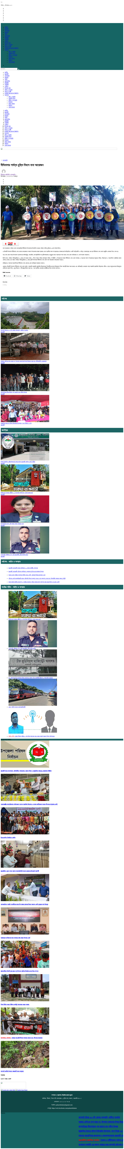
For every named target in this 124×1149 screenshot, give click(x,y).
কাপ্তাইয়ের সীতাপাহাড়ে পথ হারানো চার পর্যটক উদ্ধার (14, 392)
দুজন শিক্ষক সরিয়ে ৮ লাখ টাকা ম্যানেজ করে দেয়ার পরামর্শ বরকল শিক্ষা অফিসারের (31, 736)
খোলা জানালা (12, 62)
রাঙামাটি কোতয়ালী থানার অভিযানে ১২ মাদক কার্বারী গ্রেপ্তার (23, 568)
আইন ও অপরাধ (8, 44)
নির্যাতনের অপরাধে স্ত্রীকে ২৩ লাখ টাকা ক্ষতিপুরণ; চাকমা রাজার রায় (17, 493)
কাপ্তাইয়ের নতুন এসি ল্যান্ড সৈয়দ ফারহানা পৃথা (12, 524)
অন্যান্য (7, 50)
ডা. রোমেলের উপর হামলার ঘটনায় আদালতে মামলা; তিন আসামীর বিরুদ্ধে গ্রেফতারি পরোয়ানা (31, 678)
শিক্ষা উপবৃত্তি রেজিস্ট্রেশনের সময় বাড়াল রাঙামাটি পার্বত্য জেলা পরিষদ (18, 462)
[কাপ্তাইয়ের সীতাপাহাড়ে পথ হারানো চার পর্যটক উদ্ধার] (25, 390)
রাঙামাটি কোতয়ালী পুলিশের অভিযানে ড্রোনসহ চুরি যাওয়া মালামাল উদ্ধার (26, 571)
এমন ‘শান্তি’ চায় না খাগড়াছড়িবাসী (17, 707)
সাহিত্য (10, 60)
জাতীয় (6, 27)
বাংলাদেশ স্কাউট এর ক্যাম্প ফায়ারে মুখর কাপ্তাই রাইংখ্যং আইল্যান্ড (83, 1144)
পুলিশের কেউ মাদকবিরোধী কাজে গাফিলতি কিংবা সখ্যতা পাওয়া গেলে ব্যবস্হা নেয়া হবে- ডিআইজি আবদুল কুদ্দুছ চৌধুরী (37, 578)
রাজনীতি (7, 37)
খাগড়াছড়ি (7, 30)
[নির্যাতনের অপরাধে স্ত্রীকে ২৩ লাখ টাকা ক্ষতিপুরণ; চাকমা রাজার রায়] (25, 491)
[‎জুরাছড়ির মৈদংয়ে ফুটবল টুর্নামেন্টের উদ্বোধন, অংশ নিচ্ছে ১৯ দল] (25, 421)
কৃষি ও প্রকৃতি (12, 51)
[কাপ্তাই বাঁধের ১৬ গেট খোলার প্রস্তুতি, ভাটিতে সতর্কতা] (25, 328)
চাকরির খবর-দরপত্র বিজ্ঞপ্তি (11, 48)
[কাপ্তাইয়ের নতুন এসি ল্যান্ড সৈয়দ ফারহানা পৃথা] (25, 522)
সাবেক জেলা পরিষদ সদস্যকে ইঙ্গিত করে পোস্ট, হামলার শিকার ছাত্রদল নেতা (27, 575)
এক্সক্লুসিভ (7, 36)
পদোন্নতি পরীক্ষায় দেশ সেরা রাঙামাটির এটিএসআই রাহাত (14, 555)
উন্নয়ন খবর (7, 43)
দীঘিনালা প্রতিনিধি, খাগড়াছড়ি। (8, 174)
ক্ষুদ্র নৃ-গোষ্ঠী (8, 46)
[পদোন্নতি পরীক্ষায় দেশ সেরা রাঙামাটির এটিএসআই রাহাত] (25, 553)
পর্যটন (6, 34)
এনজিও (6, 41)
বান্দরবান (6, 32)
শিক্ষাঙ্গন (10, 57)
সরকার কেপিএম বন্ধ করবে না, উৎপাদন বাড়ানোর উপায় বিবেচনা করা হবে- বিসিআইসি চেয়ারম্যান (23, 361)
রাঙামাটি (6, 29)
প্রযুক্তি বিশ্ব (12, 53)
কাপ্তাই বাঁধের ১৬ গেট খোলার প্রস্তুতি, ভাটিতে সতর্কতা (14, 330)
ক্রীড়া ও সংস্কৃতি (13, 55)
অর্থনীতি (7, 39)
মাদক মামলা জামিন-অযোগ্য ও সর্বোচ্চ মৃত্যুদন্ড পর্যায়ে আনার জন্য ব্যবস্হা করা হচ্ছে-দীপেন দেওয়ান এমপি (34, 582)
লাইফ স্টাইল (12, 58)
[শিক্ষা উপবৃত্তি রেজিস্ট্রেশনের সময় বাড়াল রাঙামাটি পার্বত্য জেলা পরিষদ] (25, 460)
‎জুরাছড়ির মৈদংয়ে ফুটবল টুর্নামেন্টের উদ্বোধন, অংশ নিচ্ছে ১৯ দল (16, 423)
